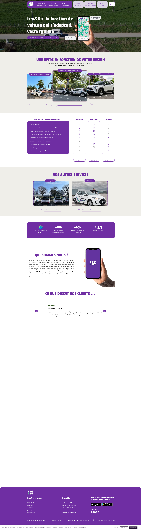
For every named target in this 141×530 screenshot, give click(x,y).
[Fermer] (139, 527)
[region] (51, 193)
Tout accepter (133, 527)
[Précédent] (36, 311)
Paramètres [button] (115, 527)
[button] (67, 502)
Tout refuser (123, 527)
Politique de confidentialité (80, 527)
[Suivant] (104, 311)
